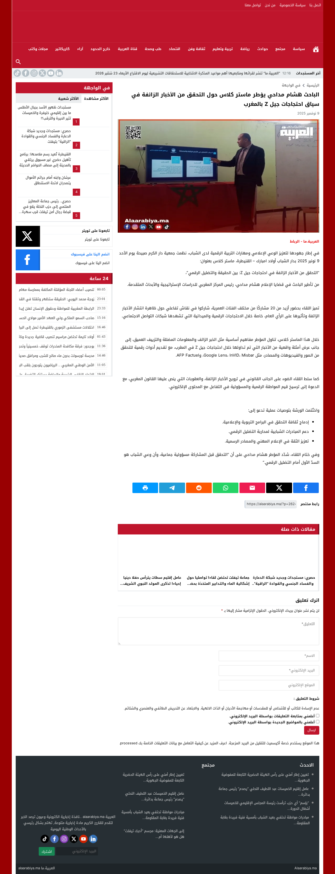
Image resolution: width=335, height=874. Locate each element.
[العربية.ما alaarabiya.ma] (263, 27)
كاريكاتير (62, 49)
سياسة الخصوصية (292, 5)
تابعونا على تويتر (97, 239)
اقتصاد (174, 49)
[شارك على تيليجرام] (171, 488)
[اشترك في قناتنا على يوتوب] (50, 73)
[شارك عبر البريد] (252, 488)
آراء (80, 49)
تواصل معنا (253, 5)
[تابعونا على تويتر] (42, 73)
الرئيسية (315, 49)
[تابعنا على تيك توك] (17, 73)
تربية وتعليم (223, 49)
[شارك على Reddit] (198, 488)
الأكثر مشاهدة (96, 98)
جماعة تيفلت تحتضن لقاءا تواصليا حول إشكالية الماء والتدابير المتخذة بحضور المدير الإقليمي (218, 583)
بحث (18, 62)
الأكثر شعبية (68, 98)
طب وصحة (153, 49)
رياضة (245, 49)
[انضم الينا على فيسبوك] (25, 73)
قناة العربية (127, 49)
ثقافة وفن (196, 49)
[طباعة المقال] (145, 488)
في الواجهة (291, 85)
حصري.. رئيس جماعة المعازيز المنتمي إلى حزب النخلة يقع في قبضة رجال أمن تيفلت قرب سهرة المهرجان (46, 209)
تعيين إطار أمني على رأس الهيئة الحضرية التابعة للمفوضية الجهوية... (265, 777)
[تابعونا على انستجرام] (33, 73)
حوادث (262, 49)
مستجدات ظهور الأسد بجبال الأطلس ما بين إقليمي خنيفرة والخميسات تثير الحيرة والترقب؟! (44, 113)
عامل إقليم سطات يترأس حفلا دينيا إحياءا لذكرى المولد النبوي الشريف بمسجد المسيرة (152, 583)
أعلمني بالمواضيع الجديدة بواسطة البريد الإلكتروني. (271, 722)
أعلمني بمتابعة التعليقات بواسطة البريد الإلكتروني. (272, 716)
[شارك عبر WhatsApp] (225, 488)
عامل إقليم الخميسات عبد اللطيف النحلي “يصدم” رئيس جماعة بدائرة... (264, 791)
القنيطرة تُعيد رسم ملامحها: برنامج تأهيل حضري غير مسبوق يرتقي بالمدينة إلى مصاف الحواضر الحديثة (45, 159)
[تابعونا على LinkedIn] (58, 73)
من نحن (270, 5)
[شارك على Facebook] (305, 488)
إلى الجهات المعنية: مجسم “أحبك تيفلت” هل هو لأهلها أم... (154, 834)
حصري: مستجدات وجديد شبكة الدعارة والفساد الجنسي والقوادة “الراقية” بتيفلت (284, 583)
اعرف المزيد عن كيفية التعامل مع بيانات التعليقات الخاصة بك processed (173, 743)
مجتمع (280, 49)
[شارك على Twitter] (279, 488)
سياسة (299, 49)
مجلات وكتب (38, 49)
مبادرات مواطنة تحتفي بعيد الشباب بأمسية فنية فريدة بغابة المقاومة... (265, 820)
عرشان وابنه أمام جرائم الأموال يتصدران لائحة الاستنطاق (48, 180)
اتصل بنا (315, 5)
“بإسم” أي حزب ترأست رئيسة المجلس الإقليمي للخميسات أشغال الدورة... (267, 806)
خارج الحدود (100, 49)
